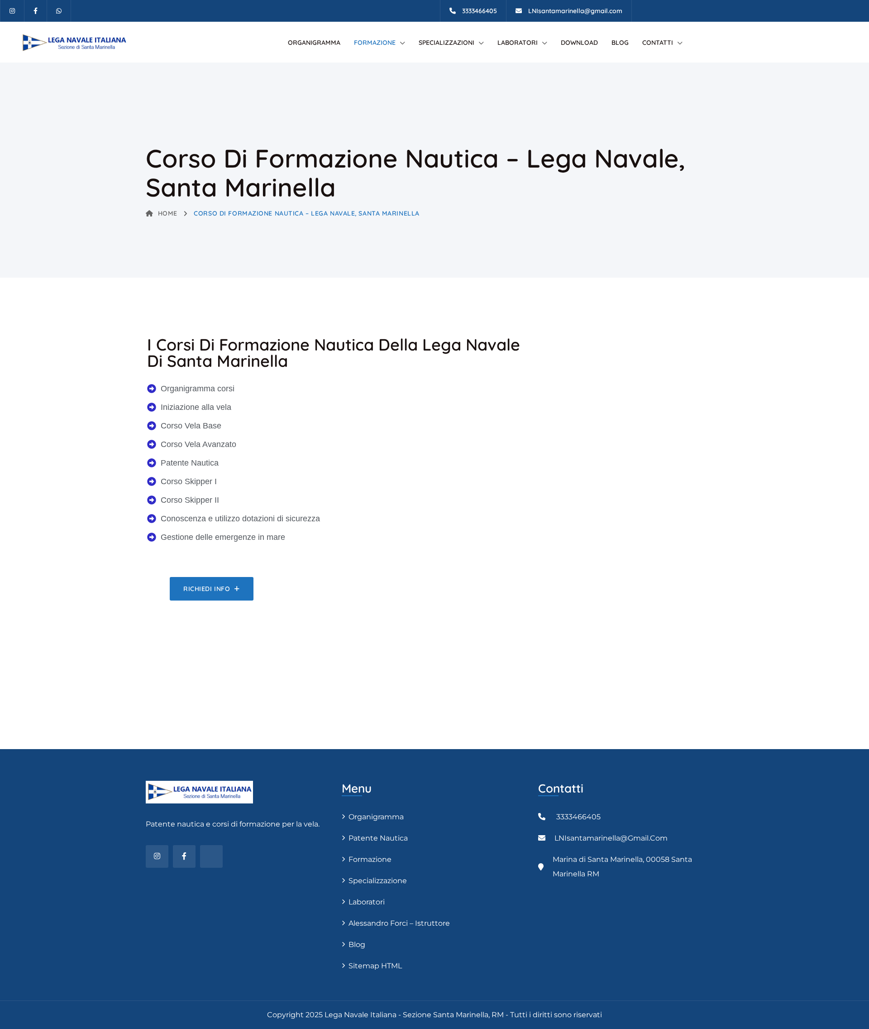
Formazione (375, 42)
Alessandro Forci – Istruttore (399, 923)
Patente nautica (378, 838)
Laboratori (517, 42)
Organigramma (314, 42)
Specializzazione (378, 880)
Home (167, 213)
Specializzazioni (446, 42)
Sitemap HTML (375, 966)
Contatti (657, 42)
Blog (620, 42)
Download (579, 42)
